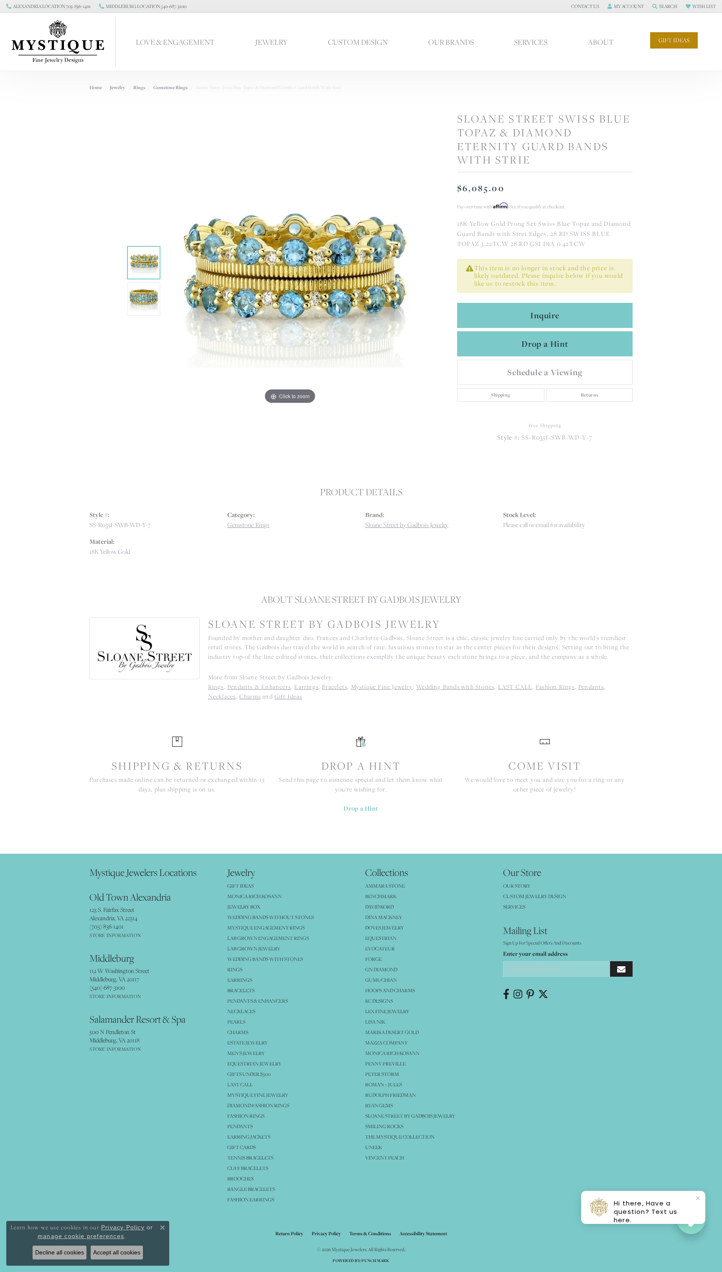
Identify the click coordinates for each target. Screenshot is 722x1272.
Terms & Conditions (370, 1233)
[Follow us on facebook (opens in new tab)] (506, 994)
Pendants (591, 687)
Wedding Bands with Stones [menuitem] (265, 958)
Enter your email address (535, 953)
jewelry (117, 87)
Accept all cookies (116, 1252)
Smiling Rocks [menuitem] (384, 1126)
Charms (250, 696)
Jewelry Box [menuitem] (243, 906)
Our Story (517, 885)
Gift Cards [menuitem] (241, 1147)
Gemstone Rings (170, 87)
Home (95, 87)
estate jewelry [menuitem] (247, 1042)
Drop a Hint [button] (544, 343)
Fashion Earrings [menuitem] (250, 1199)
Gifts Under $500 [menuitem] (249, 1073)
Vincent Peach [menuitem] (384, 1157)
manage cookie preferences (81, 1236)
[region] (290, 280)
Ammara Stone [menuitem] (385, 885)
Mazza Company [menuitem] (386, 1042)
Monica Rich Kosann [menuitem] (392, 1053)
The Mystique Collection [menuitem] (400, 1136)
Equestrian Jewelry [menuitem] (254, 1063)
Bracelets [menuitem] (240, 990)
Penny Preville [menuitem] (385, 1063)
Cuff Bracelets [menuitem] (247, 1168)
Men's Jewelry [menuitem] (246, 1053)
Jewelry (271, 42)
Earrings (306, 687)
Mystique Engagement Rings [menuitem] (266, 927)
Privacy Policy (326, 1233)
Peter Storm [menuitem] (382, 1073)
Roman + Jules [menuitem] (383, 1084)
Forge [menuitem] (373, 958)
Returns (590, 395)
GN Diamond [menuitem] (381, 969)
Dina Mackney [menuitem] (383, 917)
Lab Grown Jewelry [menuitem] (253, 948)
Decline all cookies (59, 1252)
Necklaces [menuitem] (241, 1011)
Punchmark (375, 1260)
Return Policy (289, 1233)
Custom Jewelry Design (534, 896)
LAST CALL (515, 687)
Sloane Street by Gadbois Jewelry (406, 525)
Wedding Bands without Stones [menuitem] (270, 917)
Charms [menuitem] (237, 1032)
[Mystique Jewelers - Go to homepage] (62, 42)
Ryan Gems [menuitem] (379, 1105)
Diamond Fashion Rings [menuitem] (258, 1105)
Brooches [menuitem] (240, 1178)
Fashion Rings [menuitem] (245, 1115)
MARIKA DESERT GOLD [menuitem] (392, 1032)
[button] (584, 6)
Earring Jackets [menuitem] (248, 1136)
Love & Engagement (175, 42)
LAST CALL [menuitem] (240, 1084)
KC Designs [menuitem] (379, 1000)
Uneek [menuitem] (373, 1147)
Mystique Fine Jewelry (382, 687)
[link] (48, 6)
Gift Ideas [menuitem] (240, 885)
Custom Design (358, 42)
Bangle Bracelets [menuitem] (251, 1189)
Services (530, 42)
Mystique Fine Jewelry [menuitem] (257, 1094)
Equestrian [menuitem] (381, 938)
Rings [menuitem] (234, 969)
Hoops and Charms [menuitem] (390, 990)
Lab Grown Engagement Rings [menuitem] (268, 938)
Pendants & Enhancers (259, 687)
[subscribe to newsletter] (621, 969)
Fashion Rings (555, 687)
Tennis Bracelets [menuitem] (250, 1157)
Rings (139, 87)
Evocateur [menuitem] (380, 948)
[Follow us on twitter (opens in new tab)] (543, 994)
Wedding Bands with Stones (455, 687)
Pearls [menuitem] (236, 1021)
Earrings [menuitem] (239, 979)
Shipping (500, 395)
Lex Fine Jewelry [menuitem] (387, 1011)
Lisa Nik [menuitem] (375, 1021)
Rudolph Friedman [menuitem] (390, 1094)
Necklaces (222, 696)
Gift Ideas (673, 40)
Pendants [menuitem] (240, 1126)
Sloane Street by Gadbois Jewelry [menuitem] (410, 1115)
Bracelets (334, 687)
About (601, 42)
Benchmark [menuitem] (381, 896)
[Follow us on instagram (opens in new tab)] (518, 994)
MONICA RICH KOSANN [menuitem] (254, 896)
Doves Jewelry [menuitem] (384, 927)
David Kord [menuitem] (379, 906)
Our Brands (451, 42)
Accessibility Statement (423, 1233)
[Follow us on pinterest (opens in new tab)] (530, 994)
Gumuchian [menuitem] (381, 979)
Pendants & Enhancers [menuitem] (257, 1000)
